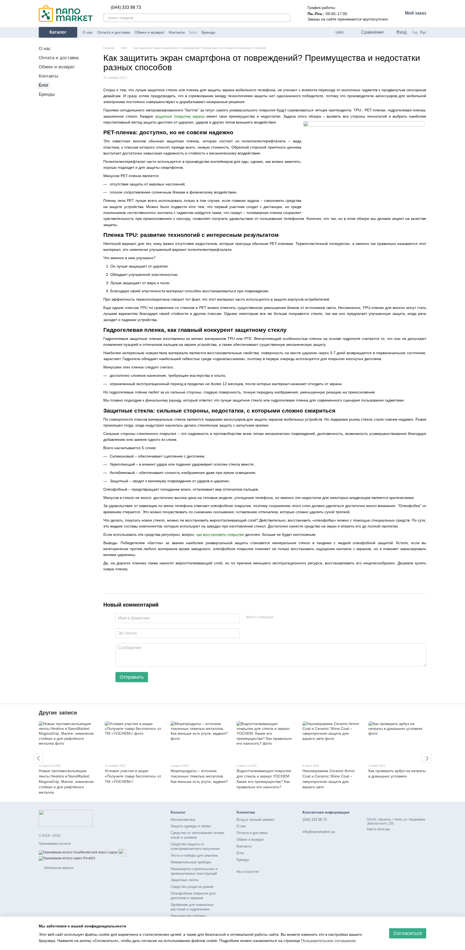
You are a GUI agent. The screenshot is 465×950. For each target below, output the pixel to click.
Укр (415, 32)
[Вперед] (426, 758)
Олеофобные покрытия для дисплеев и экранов (193, 895)
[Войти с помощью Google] (288, 617)
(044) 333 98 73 (126, 7)
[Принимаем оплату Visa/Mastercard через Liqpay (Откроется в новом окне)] (78, 852)
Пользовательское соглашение (328, 940)
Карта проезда (378, 829)
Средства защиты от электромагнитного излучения (195, 846)
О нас (88, 32)
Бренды (208, 32)
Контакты (177, 32)
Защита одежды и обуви (190, 826)
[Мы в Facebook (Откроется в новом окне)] (223, 32)
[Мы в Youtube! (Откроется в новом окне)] (229, 32)
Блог (193, 32)
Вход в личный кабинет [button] (256, 820)
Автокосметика (183, 820)
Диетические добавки (188, 916)
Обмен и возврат (149, 32)
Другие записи (58, 713)
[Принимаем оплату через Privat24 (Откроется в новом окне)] (67, 858)
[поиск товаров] (286, 17)
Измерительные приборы (191, 862)
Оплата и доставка (113, 32)
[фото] (66, 818)
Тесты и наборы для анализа (194, 855)
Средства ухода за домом (192, 887)
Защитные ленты (184, 880)
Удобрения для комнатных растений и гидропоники (192, 907)
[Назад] (38, 758)
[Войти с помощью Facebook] (279, 617)
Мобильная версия (58, 868)
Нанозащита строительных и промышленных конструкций (194, 871)
